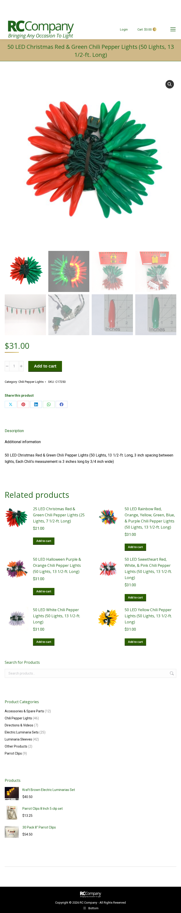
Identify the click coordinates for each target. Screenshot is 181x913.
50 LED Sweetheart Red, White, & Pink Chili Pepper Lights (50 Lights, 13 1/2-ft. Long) (148, 568)
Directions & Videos (19, 725)
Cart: (146, 29)
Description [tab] (14, 431)
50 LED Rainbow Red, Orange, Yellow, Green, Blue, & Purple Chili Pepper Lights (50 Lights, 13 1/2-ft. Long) (150, 518)
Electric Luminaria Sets (22, 732)
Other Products (16, 746)
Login (124, 29)
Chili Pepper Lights (31, 382)
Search (171, 673)
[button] (169, 84)
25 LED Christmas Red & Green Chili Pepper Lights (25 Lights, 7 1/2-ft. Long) (59, 515)
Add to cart (45, 366)
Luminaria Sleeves (18, 739)
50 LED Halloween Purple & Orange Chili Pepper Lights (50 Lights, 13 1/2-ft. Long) (57, 565)
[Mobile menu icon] (173, 29)
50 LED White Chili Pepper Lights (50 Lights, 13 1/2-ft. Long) (56, 616)
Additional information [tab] (23, 442)
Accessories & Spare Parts (24, 711)
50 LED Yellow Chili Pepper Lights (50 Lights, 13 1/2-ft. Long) (148, 616)
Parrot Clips (13, 753)
